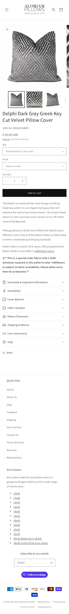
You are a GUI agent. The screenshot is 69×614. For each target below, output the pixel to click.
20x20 (17, 525)
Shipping (6, 139)
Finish (5, 159)
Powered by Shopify (26, 601)
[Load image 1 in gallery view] (16, 99)
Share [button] (9, 352)
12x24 (17, 502)
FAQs (9, 404)
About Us (12, 397)
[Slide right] (65, 100)
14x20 (17, 506)
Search (10, 389)
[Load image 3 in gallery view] (52, 99)
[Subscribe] (51, 563)
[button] (6, 9)
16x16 (17, 515)
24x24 (17, 534)
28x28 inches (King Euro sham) (31, 543)
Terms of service (28, 607)
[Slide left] (3, 100)
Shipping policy (45, 607)
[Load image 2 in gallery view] (34, 99)
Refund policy (14, 457)
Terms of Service (15, 442)
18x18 (17, 520)
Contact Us (13, 434)
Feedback (12, 412)
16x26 (17, 511)
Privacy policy (59, 602)
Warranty (12, 450)
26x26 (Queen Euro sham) (28, 538)
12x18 (17, 493)
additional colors (44, 251)
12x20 (17, 497)
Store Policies (14, 427)
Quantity (7, 174)
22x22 (17, 529)
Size (4, 144)
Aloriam (13, 601)
